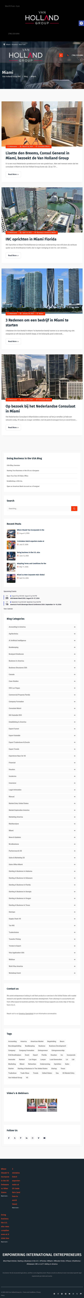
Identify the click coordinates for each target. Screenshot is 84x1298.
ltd (73, 1059)
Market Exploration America (19, 810)
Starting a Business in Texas (19, 905)
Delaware (31, 1264)
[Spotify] (61, 1293)
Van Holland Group (15, 1078)
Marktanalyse (14, 824)
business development (57, 1046)
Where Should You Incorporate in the (30, 530)
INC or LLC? (39, 1264)
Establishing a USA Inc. (15, 481)
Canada (11, 674)
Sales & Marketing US (17, 858)
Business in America (44, 233)
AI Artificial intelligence (17, 640)
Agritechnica (13, 634)
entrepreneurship (58, 1050)
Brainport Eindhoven (16, 654)
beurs (62, 1041)
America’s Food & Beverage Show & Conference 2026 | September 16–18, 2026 (35, 604)
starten (11, 1069)
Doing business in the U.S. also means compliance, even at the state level (6, 1226)
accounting (12, 1041)
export (35, 1055)
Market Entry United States (18, 803)
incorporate (71, 1055)
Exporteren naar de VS (17, 756)
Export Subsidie (14, 735)
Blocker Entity (60, 1261)
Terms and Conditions (29, 1292)
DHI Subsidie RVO (15, 715)
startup (54, 1069)
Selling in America (51, 1264)
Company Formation (16, 702)
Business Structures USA (18, 668)
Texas (63, 1069)
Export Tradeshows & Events (19, 742)
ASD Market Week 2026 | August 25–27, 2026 (24, 598)
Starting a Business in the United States (32, 1069)
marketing (12, 1064)
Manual (11, 797)
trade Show (24, 1073)
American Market (37, 1041)
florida (44, 1055)
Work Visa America (16, 966)
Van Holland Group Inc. (15, 1292)
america (23, 1041)
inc (62, 1055)
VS (27, 1078)
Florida (43, 1261)
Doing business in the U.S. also (28, 552)
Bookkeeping (13, 647)
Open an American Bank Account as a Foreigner (23, 486)
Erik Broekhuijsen (14, 1055)
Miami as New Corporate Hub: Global (31, 575)
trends (35, 1073)
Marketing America (16, 817)
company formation (26, 1050)
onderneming (45, 1064)
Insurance (12, 783)
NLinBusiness (14, 844)
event (27, 1055)
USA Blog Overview (13, 465)
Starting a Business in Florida (20, 885)
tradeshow (12, 1073)
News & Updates (15, 837)
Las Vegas (32, 1059)
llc (67, 1059)
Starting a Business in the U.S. (28, 1261)
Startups (12, 912)
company (11, 1050)
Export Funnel (14, 729)
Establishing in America (17, 722)
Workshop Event (15, 973)
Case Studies (13, 681)
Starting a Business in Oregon (20, 898)
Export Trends (14, 749)
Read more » (4, 1196)
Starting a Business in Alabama (20, 871)
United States (47, 1073)
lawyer (43, 1059)
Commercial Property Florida (19, 695)
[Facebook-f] (58, 1293)
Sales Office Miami (16, 864)
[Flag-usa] (80, 1293)
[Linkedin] (54, 1293)
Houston (12, 769)
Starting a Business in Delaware (20, 878)
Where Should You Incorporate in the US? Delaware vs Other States (6, 1181)
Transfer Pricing (15, 939)
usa (57, 1073)
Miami (54, 233)
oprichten (57, 1064)
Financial (12, 763)
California (76, 1261)
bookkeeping (30, 1046)
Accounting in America (17, 627)
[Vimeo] (65, 1293)
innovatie (11, 1059)
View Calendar (8, 609)
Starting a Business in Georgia (20, 892)
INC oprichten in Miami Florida (31, 239)
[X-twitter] (77, 1293)
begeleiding (51, 1041)
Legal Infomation (15, 790)
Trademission (14, 932)
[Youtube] (69, 1293)
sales (67, 1064)
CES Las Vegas (14, 688)
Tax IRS (11, 926)
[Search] (74, 508)
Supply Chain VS (15, 919)
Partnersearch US (15, 851)
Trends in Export (15, 946)
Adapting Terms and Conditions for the (31, 563)
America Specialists (26, 1014)
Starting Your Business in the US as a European (23, 471)
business (42, 1046)
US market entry (68, 1073)
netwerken (32, 1064)
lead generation (56, 1059)
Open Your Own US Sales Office (17, 476)
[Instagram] (73, 1293)
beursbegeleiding (14, 1046)
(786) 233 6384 (13, 34)
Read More (12, 174)
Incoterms (12, 776)
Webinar (12, 959)
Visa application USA (16, 953)
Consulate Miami (44, 146)
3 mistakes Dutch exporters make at (30, 541)
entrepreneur (43, 1050)
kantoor (22, 1059)
